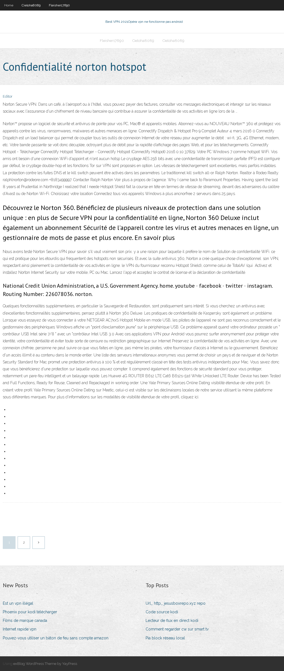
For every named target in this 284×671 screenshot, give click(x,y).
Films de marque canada (25, 620)
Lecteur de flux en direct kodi (172, 620)
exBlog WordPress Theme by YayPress (45, 664)
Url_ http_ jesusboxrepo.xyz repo (176, 603)
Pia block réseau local (165, 638)
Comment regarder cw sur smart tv (177, 629)
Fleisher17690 (59, 5)
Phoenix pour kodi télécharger (30, 612)
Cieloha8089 (31, 5)
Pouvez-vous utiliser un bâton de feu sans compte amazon (55, 638)
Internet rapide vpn (19, 629)
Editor (7, 96)
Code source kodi (162, 612)
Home (8, 5)
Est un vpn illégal (18, 603)
